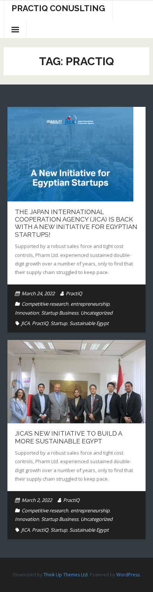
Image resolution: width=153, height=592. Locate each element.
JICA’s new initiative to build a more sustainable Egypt (68, 437)
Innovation (27, 312)
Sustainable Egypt (89, 323)
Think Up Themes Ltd (65, 575)
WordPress (128, 575)
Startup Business (59, 312)
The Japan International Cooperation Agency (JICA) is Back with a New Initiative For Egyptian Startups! (76, 223)
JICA (25, 323)
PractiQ (74, 293)
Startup (59, 323)
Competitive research (45, 303)
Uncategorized (97, 312)
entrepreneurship (90, 303)
